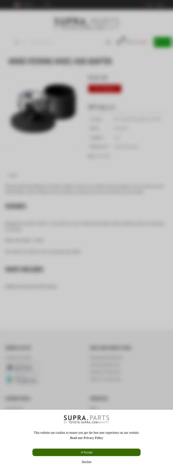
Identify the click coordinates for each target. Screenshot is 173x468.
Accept (88, 452)
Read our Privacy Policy (86, 438)
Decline (86, 462)
